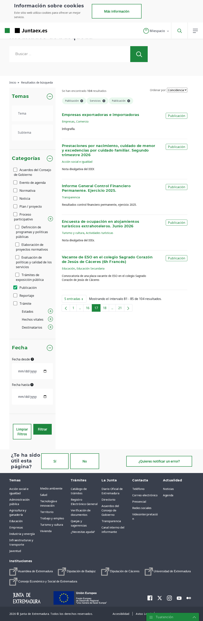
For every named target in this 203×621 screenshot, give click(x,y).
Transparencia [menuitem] (111, 521)
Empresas (68, 121)
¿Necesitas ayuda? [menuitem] (83, 532)
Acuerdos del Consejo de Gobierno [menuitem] (110, 510)
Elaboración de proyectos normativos (32, 247)
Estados (27, 311)
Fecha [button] (20, 348)
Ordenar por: (158, 90)
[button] (156, 30)
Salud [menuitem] (43, 495)
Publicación (28, 287)
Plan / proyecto (30, 206)
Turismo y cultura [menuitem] (51, 525)
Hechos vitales (32, 319)
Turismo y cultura (73, 233)
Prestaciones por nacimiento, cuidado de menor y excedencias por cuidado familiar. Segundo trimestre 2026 (108, 150)
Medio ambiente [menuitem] (51, 488)
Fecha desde (21, 359)
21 (121, 309)
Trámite (25, 303)
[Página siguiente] (128, 308)
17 (97, 309)
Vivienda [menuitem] (45, 531)
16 (89, 309)
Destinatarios (32, 327)
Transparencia (71, 197)
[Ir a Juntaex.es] (18, 30)
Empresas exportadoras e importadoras (100, 115)
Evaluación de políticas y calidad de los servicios (34, 262)
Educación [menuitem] (16, 521)
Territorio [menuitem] (47, 512)
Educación (68, 268)
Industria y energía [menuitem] (21, 534)
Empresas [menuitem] (16, 527)
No (84, 461)
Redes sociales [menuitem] (141, 508)
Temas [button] (20, 96)
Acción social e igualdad (77, 162)
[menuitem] (31, 571)
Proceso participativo (23, 216)
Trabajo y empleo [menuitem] (52, 518)
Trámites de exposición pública (30, 277)
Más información (116, 11)
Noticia (24, 198)
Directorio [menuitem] (108, 499)
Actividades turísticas (99, 233)
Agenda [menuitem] (168, 495)
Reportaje (26, 295)
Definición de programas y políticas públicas (32, 232)
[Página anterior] (66, 308)
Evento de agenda (32, 182)
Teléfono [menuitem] (138, 489)
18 (106, 309)
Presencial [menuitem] (139, 501)
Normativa (27, 190)
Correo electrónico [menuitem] (145, 495)
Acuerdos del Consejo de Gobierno (32, 172)
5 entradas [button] (75, 300)
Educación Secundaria (90, 268)
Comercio (82, 121)
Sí (55, 461)
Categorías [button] (26, 158)
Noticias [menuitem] (168, 489)
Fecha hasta (21, 385)
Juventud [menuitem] (15, 551)
